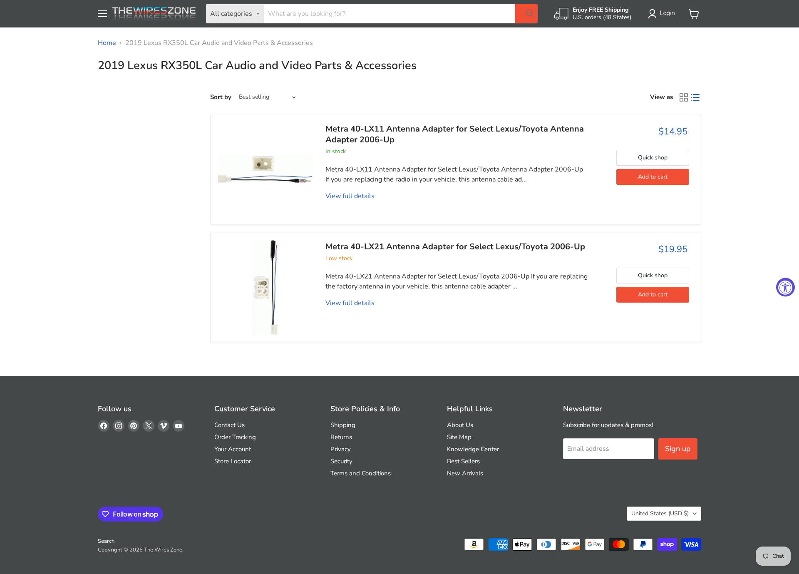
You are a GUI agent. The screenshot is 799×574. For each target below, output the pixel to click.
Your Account (232, 449)
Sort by (220, 97)
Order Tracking (235, 437)
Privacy (340, 449)
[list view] (695, 97)
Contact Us (229, 425)
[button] (663, 14)
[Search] (526, 13)
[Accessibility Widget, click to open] (785, 287)
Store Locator (232, 461)
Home (107, 43)
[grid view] (684, 97)
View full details (350, 196)
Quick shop (652, 158)
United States (660, 513)
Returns (341, 437)
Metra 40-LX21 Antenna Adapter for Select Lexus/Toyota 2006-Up (455, 246)
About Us (460, 425)
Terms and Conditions (360, 473)
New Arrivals (465, 473)
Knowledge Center (473, 449)
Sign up (678, 449)
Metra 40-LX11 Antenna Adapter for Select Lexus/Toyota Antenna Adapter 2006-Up (454, 134)
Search (106, 541)
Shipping (342, 425)
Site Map (459, 437)
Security (341, 461)
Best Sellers (463, 461)
